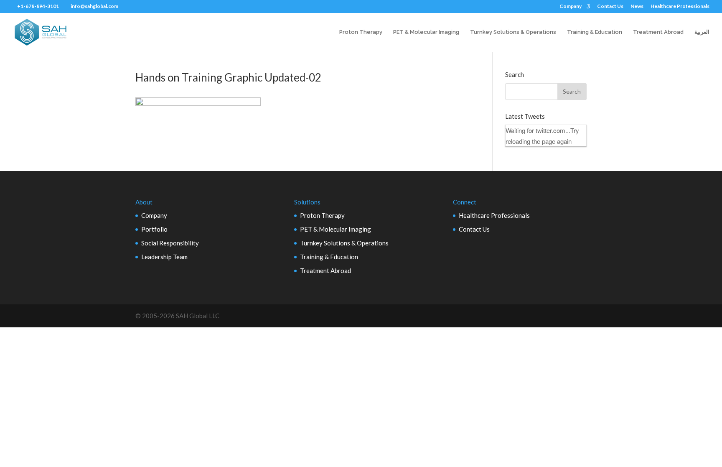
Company (570, 6)
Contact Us (610, 6)
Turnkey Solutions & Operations (513, 32)
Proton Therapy (360, 32)
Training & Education (594, 32)
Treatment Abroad (658, 32)
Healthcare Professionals (680, 6)
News (636, 6)
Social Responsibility (170, 243)
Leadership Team (164, 256)
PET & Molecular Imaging (426, 32)
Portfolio (154, 229)
